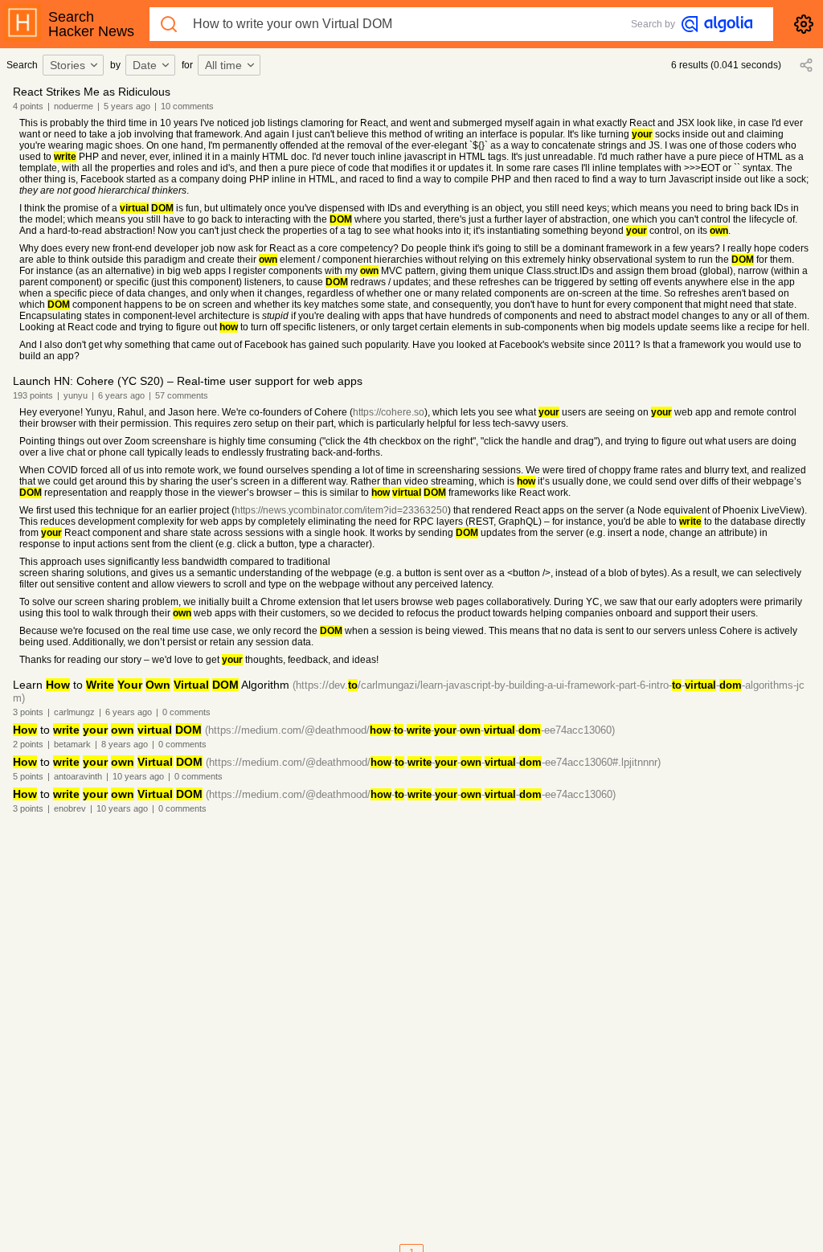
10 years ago (138, 776)
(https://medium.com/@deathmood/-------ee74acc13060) (410, 730)
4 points (28, 106)
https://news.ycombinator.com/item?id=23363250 (341, 510)
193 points (33, 395)
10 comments (187, 106)
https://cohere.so (388, 412)
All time (223, 65)
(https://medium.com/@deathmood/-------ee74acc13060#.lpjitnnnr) (433, 762)
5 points (28, 776)
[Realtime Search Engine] (717, 24)
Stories (67, 65)
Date (145, 65)
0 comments (186, 712)
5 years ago (127, 106)
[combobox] (75, 65)
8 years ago (124, 744)
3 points (28, 712)
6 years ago (121, 395)
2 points (28, 744)
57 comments (181, 395)
